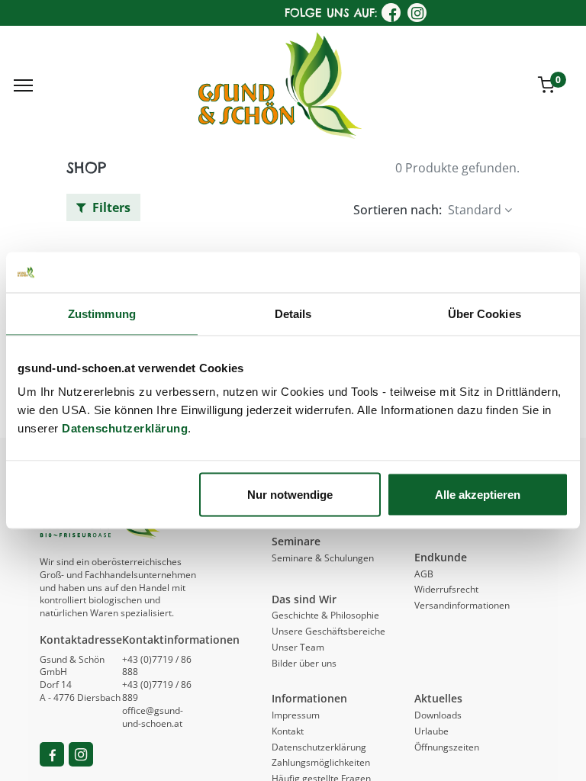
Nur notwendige (290, 494)
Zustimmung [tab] (102, 313)
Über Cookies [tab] (484, 313)
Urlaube (431, 731)
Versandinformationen (462, 605)
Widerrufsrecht (446, 589)
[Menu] (23, 85)
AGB (423, 573)
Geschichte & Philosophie (325, 615)
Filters (109, 207)
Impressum (296, 715)
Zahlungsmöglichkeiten (321, 762)
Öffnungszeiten (446, 747)
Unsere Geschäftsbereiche (328, 631)
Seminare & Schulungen (323, 557)
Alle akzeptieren (477, 494)
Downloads (438, 715)
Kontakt (288, 731)
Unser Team (298, 647)
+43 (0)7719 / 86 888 (157, 666)
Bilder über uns (304, 663)
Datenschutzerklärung (125, 428)
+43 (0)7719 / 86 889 (157, 691)
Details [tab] (293, 313)
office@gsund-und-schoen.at (152, 717)
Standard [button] (474, 209)
